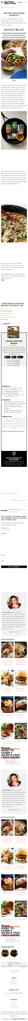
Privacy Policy (14, 981)
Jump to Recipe (10, 29)
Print (8, 357)
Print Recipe (20, 29)
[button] (11, 345)
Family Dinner (12, 7)
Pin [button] (15, 357)
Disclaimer (14, 983)
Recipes (6, 7)
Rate (21, 357)
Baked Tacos (4, 315)
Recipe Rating (5, 528)
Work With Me (14, 1006)
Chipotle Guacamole (6, 313)
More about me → (14, 632)
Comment (4, 533)
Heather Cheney (14, 354)
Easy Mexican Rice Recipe (8, 317)
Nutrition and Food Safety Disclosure (13, 431)
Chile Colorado (5, 309)
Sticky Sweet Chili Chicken (10, 493)
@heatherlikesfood (14, 461)
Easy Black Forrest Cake (18, 500)
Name (3, 555)
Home (2, 7)
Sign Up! (7, 993)
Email (3, 560)
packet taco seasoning (11, 391)
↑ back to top (14, 971)
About (14, 1002)
